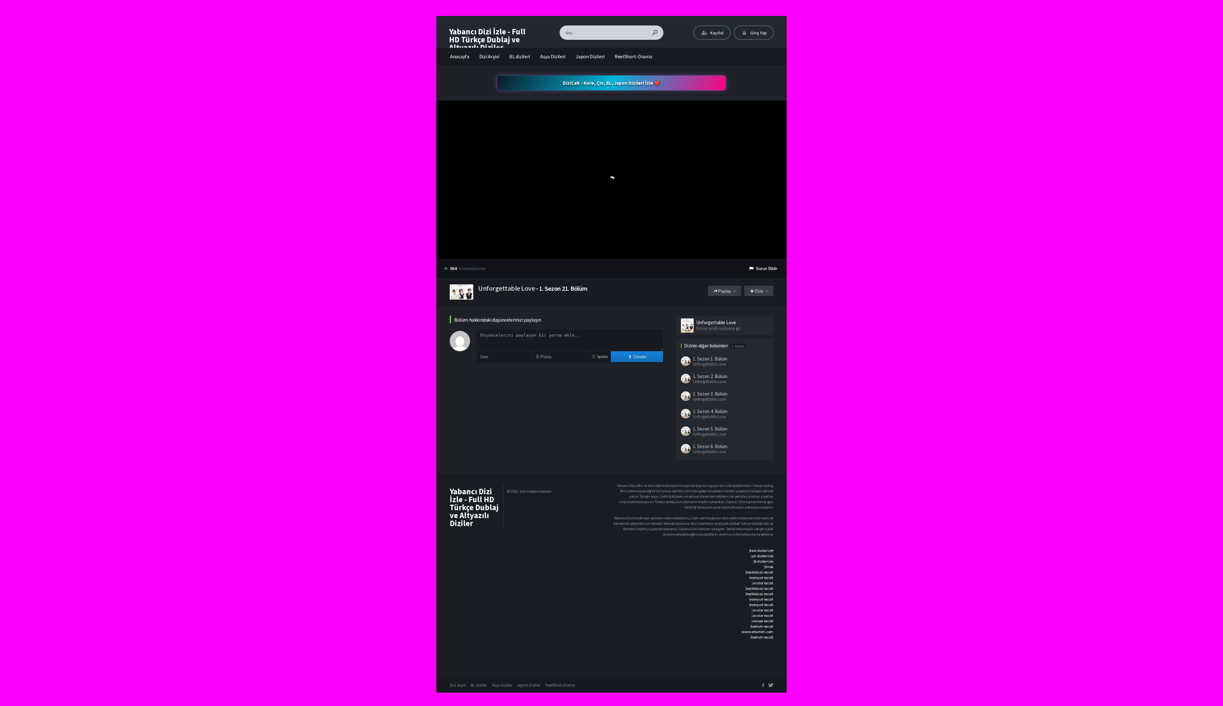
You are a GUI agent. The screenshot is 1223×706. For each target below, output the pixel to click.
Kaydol (716, 33)
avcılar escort (763, 583)
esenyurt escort (761, 577)
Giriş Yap (758, 33)
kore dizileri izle (761, 550)
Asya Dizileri (552, 56)
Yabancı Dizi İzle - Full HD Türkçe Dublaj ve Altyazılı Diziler (487, 39)
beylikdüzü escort (759, 572)
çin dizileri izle (762, 555)
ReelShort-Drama (633, 56)
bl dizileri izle (763, 561)
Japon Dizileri (590, 56)
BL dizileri (519, 56)
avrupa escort (762, 620)
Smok (768, 566)
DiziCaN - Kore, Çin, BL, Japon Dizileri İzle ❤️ (611, 83)
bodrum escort (762, 626)
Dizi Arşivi (489, 56)
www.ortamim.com (757, 631)
